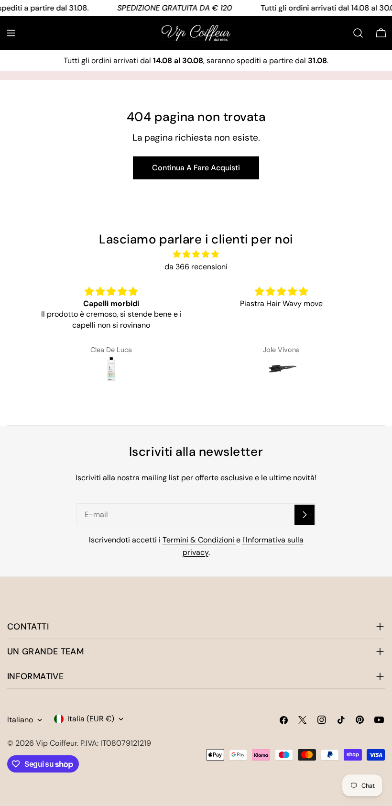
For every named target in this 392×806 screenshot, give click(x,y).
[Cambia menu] (11, 33)
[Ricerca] (358, 33)
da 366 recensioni (196, 267)
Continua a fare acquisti (196, 168)
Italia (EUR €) (90, 719)
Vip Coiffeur (56, 743)
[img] (196, 254)
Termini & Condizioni (199, 540)
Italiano (20, 720)
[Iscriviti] (304, 515)
